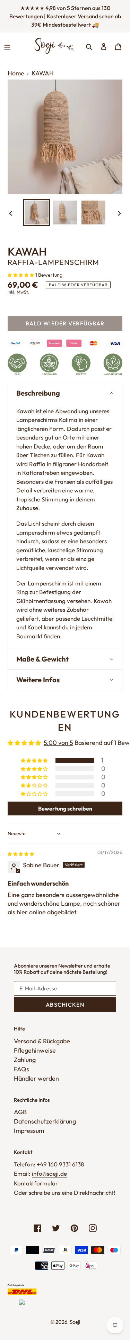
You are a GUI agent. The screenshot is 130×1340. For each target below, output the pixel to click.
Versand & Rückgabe (42, 1041)
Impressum (29, 1131)
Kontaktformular (36, 1183)
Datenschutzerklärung (45, 1121)
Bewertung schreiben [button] (65, 808)
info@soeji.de (49, 1173)
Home (16, 73)
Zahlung (25, 1060)
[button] (21, 274)
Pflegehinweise (35, 1050)
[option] (37, 212)
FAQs (21, 1069)
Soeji (75, 1322)
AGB (20, 1112)
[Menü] (7, 45)
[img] (21, 853)
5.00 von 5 (58, 743)
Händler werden (36, 1078)
